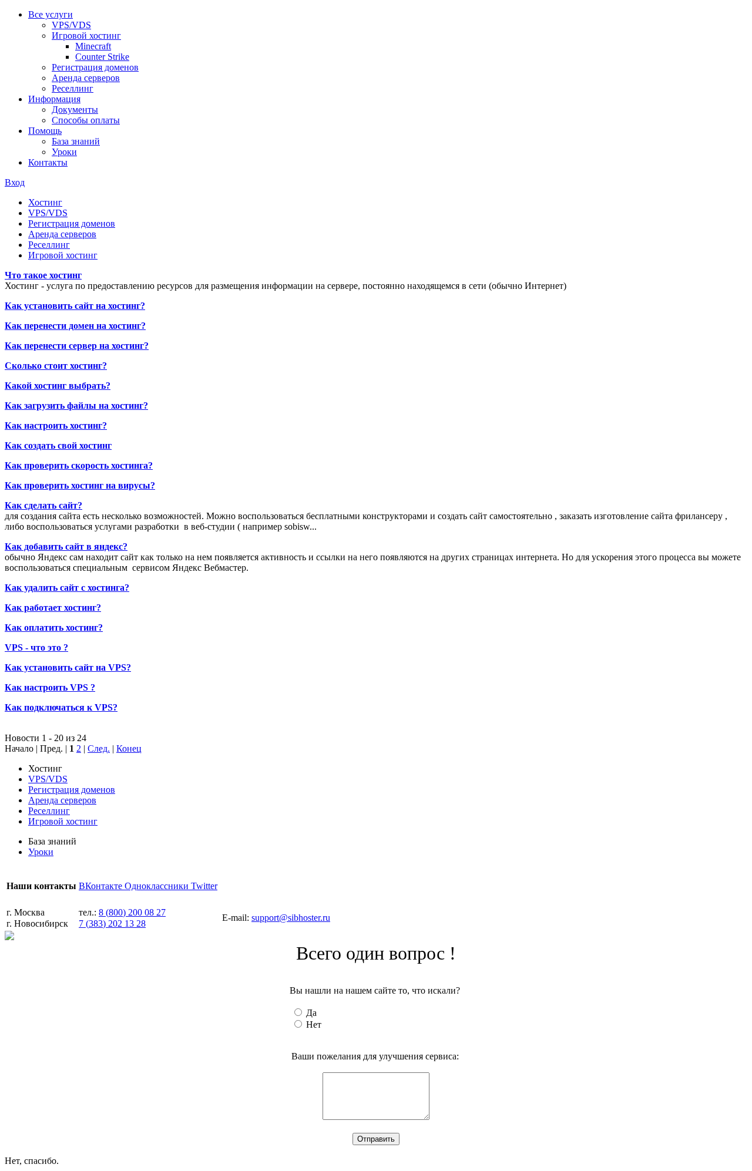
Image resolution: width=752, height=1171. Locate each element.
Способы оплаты (86, 120)
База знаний (76, 141)
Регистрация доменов (95, 67)
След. (99, 748)
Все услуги (50, 14)
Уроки (64, 152)
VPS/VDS (71, 25)
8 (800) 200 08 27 (132, 912)
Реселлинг (72, 88)
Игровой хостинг (86, 36)
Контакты (48, 162)
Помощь (45, 131)
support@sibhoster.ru (290, 918)
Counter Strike (102, 57)
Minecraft (93, 46)
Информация (54, 99)
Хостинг (45, 202)
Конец (129, 748)
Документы (75, 110)
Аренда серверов (86, 78)
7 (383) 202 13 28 (112, 923)
